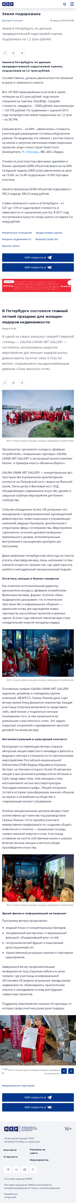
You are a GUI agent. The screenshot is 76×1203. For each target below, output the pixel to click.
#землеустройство (46, 239)
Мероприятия (39, 1159)
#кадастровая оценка (49, 232)
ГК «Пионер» (30, 152)
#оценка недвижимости (16, 239)
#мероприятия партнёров (18, 1085)
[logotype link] (10, 4)
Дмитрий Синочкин (12, 20)
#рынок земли (11, 246)
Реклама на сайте (37, 1151)
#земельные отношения (17, 232)
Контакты (10, 1149)
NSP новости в (35, 257)
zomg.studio (10, 1197)
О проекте (11, 1156)
